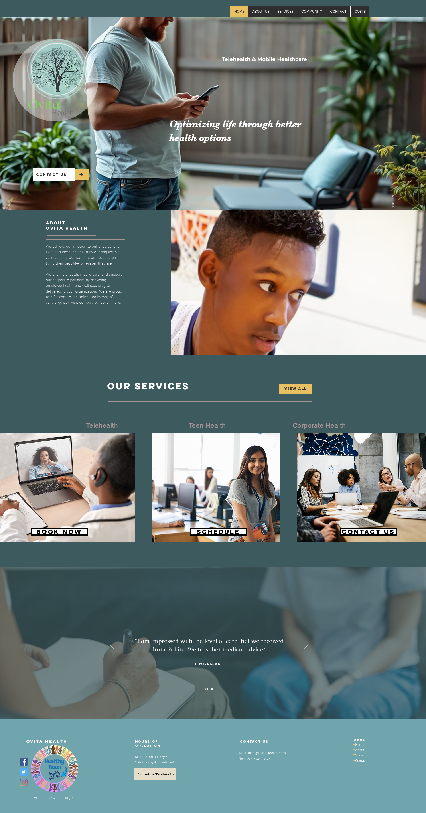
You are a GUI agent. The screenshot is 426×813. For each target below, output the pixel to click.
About (359, 750)
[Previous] (112, 645)
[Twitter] (24, 772)
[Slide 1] (206, 689)
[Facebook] (24, 762)
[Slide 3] (211, 689)
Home (359, 745)
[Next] (306, 645)
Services (361, 755)
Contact (361, 761)
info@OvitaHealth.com (267, 753)
